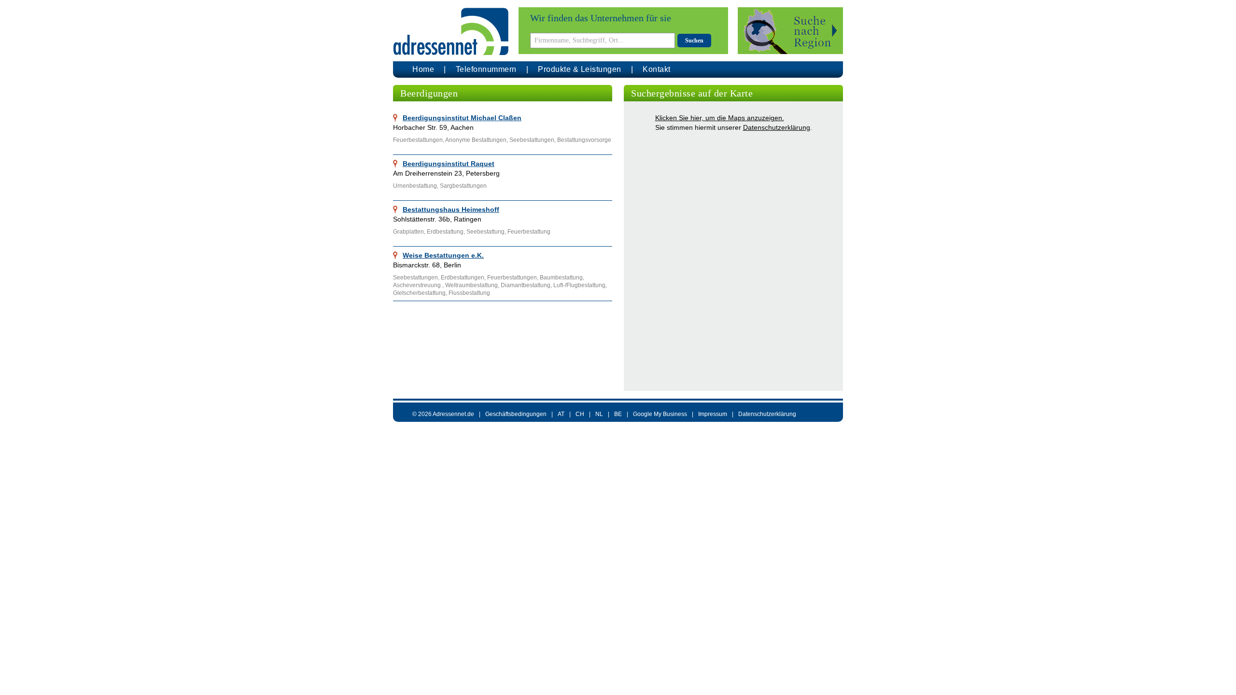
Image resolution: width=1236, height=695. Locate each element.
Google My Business (660, 414)
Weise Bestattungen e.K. (443, 255)
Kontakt (657, 69)
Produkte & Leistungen (579, 69)
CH (580, 414)
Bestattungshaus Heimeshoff (451, 209)
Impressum (712, 414)
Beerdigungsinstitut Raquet (448, 163)
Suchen (694, 40)
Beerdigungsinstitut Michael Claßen (462, 118)
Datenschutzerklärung (776, 127)
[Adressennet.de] (451, 31)
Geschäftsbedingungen (516, 414)
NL (599, 414)
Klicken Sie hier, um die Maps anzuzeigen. (719, 118)
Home (423, 69)
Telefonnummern (486, 69)
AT (561, 414)
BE (618, 414)
